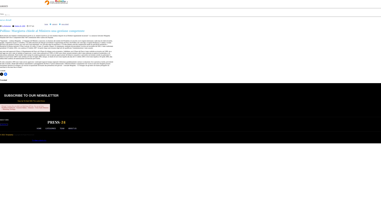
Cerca (2, 14)
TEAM (36, 10)
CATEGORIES (25, 10)
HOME (4, 10)
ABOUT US (13, 10)
